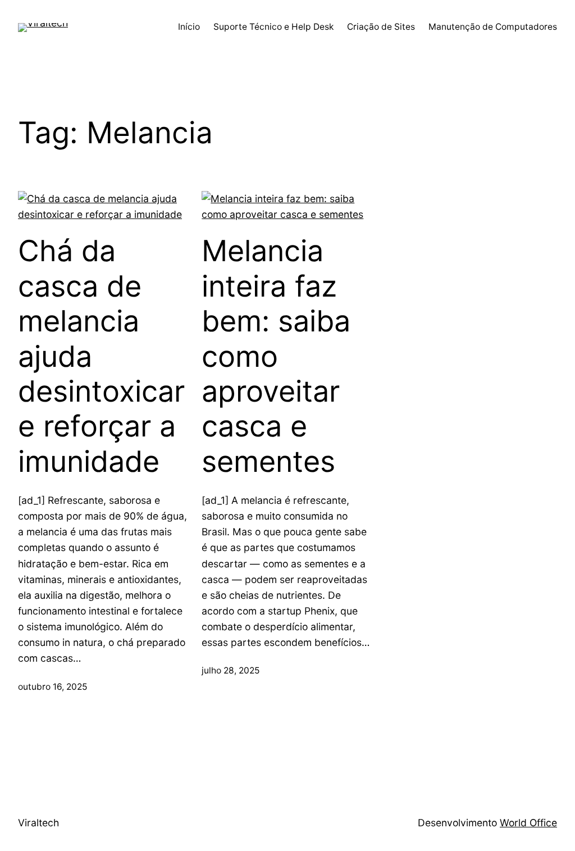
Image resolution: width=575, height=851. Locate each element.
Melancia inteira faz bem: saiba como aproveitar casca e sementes (276, 356)
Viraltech (38, 823)
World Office (528, 823)
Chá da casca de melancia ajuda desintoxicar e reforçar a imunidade (101, 356)
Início (189, 26)
